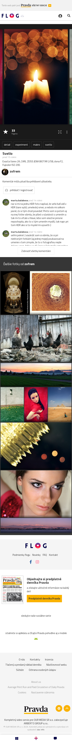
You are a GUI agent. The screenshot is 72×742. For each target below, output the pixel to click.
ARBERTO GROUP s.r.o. (36, 723)
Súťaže (20, 670)
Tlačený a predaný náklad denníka (23, 664)
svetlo (48, 145)
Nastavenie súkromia (42, 692)
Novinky (36, 555)
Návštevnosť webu (56, 664)
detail (7, 145)
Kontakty (35, 659)
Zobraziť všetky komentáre (36, 251)
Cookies (22, 692)
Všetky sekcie (39, 5)
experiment (21, 145)
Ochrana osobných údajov (42, 670)
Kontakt (53, 555)
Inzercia (49, 659)
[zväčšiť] (59, 132)
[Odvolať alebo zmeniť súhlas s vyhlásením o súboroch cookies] (59, 708)
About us (36, 682)
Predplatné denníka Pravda (44, 598)
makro (36, 145)
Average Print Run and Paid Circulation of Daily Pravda (36, 687)
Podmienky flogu (21, 555)
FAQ (45, 555)
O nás (22, 659)
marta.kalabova (19, 200)
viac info (40, 729)
